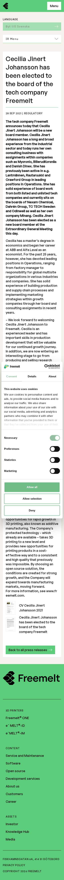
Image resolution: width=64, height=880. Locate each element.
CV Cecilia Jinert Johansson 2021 (32, 607)
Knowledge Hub (17, 832)
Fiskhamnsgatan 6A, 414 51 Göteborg (31, 859)
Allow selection (32, 498)
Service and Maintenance (25, 756)
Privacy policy (14, 865)
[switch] (55, 449)
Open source (15, 771)
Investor (12, 824)
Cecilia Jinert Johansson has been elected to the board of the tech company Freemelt (38, 624)
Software (13, 763)
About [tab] (52, 376)
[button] (30, 650)
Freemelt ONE (17, 718)
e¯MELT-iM (15, 733)
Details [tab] (32, 376)
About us (12, 786)
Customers (14, 794)
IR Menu (12, 39)
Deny (32, 510)
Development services (23, 779)
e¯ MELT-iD (15, 725)
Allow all (32, 487)
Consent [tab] (11, 376)
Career (11, 801)
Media (10, 839)
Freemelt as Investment (29, 50)
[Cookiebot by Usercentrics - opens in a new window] (45, 366)
